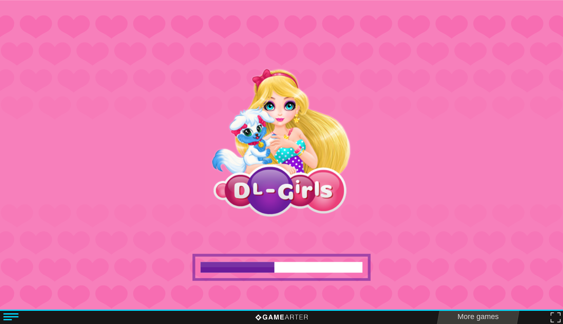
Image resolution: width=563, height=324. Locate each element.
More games (478, 316)
